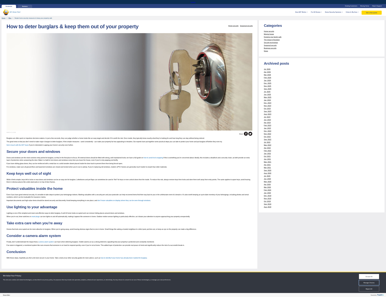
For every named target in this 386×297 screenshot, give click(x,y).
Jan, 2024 (267, 100)
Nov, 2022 (267, 134)
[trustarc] (380, 295)
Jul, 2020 (267, 176)
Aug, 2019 (267, 207)
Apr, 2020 (267, 184)
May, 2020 (267, 182)
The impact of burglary (272, 40)
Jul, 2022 (267, 142)
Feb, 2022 (267, 151)
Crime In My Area (351, 12)
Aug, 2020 (267, 173)
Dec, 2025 (267, 83)
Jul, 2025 (267, 92)
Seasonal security (246, 26)
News (266, 51)
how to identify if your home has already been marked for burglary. (124, 258)
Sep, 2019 (267, 204)
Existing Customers (351, 6)
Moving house (269, 34)
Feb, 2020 (267, 190)
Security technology (271, 42)
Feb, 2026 (267, 78)
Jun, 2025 (267, 94)
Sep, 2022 (267, 139)
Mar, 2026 (267, 75)
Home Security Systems (333, 12)
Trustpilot (193, 2)
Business (25, 6)
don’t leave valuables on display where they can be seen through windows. (124, 200)
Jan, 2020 (267, 193)
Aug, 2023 (267, 114)
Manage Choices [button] (369, 283)
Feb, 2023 (267, 125)
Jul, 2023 (267, 117)
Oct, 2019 (267, 201)
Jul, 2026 (267, 69)
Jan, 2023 (267, 128)
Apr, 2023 (267, 122)
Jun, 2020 (267, 179)
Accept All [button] (369, 277)
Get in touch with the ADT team (18, 145)
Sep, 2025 (267, 89)
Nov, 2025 (267, 86)
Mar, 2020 (267, 187)
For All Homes (315, 12)
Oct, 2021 (267, 156)
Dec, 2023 (267, 103)
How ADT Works (300, 12)
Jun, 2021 (267, 159)
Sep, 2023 (267, 111)
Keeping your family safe (272, 37)
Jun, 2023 (267, 120)
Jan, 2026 (267, 80)
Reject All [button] (369, 289)
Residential (9, 6)
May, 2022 (267, 145)
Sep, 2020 (267, 170)
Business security (270, 48)
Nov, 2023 (267, 106)
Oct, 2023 (267, 108)
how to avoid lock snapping (153, 158)
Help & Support (377, 6)
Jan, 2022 (267, 153)
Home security (233, 26)
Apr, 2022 (267, 148)
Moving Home (364, 6)
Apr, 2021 (267, 165)
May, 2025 (267, 97)
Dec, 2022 (267, 131)
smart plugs (35, 216)
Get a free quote (371, 12)
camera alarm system (46, 242)
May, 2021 (267, 162)
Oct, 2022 (267, 137)
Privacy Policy (6, 295)
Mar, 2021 (267, 167)
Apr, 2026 (267, 72)
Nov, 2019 (267, 198)
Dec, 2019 (267, 196)
